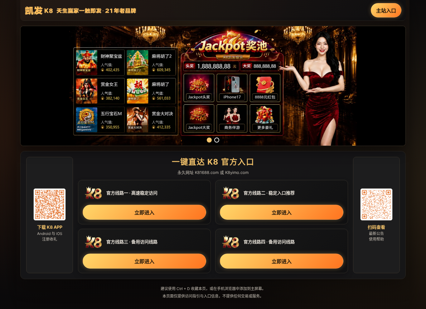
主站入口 (386, 10)
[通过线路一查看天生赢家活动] (213, 86)
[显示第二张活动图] (216, 140)
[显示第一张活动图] (209, 140)
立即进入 (144, 212)
